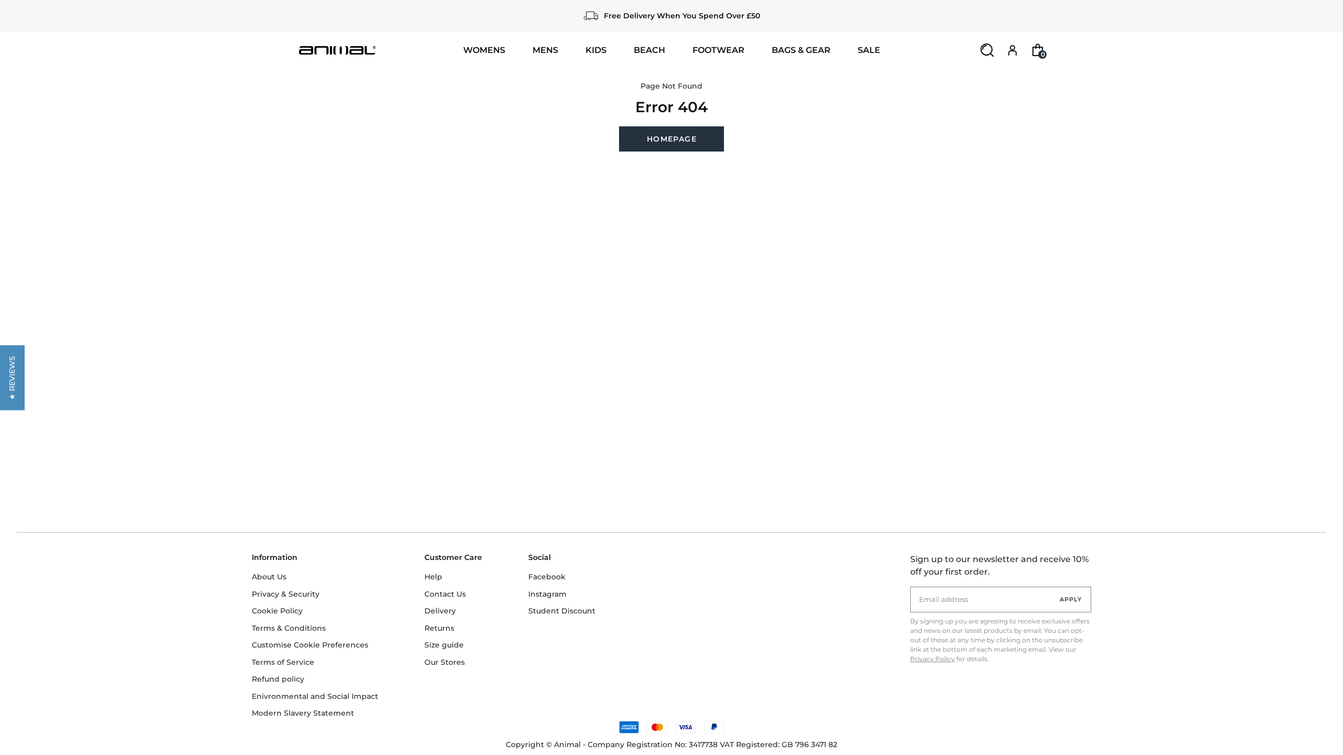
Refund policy (278, 679)
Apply (1071, 599)
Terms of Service (283, 662)
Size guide (444, 645)
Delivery (440, 611)
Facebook (547, 576)
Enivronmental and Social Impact (315, 696)
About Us (269, 576)
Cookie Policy (277, 611)
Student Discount (561, 611)
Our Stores (444, 662)
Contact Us (445, 594)
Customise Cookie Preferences (310, 645)
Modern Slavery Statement (303, 713)
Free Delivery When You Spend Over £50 (682, 15)
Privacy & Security (285, 594)
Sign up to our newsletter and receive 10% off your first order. (999, 565)
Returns (439, 628)
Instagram (547, 594)
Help (433, 576)
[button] (12, 377)
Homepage (672, 139)
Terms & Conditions (289, 628)
